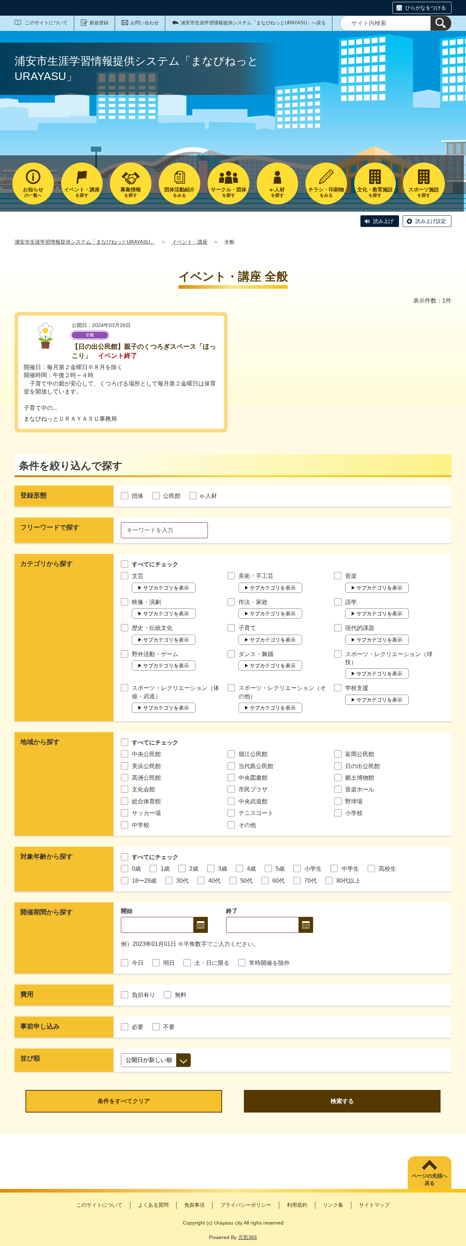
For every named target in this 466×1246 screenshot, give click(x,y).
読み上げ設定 (430, 221)
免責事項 (194, 1205)
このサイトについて (46, 22)
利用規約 (297, 1205)
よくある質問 (153, 1205)
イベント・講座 (190, 242)
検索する (342, 1101)
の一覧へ (33, 192)
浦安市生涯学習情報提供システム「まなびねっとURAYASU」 (85, 242)
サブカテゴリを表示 (166, 588)
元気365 (247, 1237)
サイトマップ (374, 1205)
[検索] (440, 23)
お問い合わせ (144, 22)
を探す (82, 192)
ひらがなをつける (425, 8)
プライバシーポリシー (245, 1205)
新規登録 (99, 22)
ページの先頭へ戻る (429, 1179)
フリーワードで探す (49, 527)
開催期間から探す (46, 912)
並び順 (30, 1058)
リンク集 (333, 1205)
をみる (179, 192)
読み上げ (383, 221)
